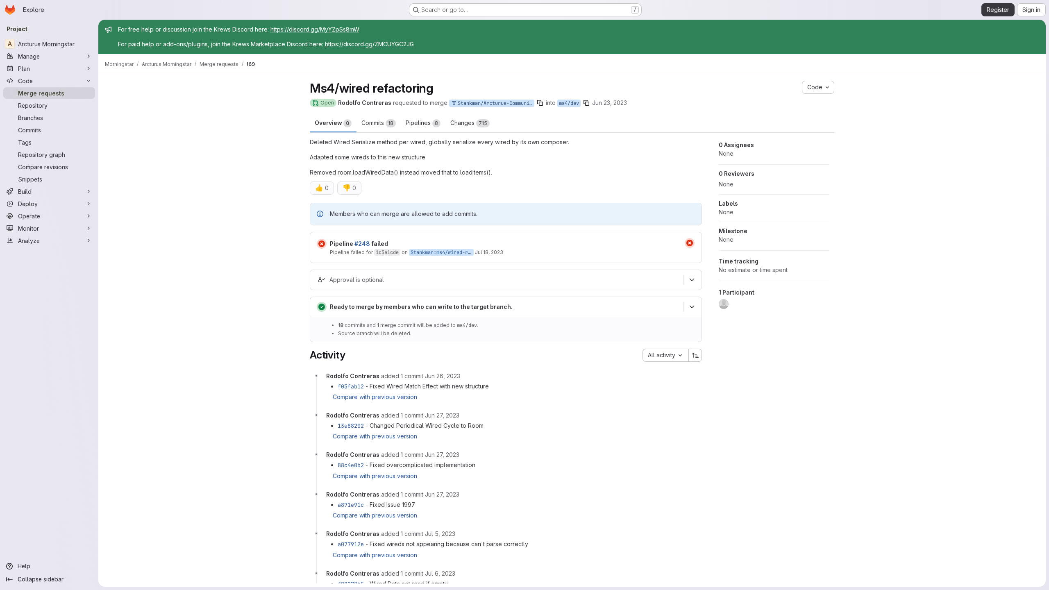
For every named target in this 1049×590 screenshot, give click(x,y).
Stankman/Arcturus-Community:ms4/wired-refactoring (494, 103)
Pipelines (422, 122)
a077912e (351, 544)
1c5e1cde (387, 252)
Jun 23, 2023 (609, 102)
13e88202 (351, 425)
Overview (332, 122)
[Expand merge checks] (692, 307)
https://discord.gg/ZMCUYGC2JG (369, 44)
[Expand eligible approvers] (692, 280)
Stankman (422, 252)
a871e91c (351, 504)
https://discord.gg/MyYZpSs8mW (314, 29)
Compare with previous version (375, 396)
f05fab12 (351, 386)
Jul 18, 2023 (489, 252)
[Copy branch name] (540, 103)
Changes (468, 122)
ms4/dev (569, 103)
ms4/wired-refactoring (466, 252)
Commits (377, 122)
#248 (362, 243)
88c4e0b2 (351, 465)
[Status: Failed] (322, 244)
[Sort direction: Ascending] (695, 355)
